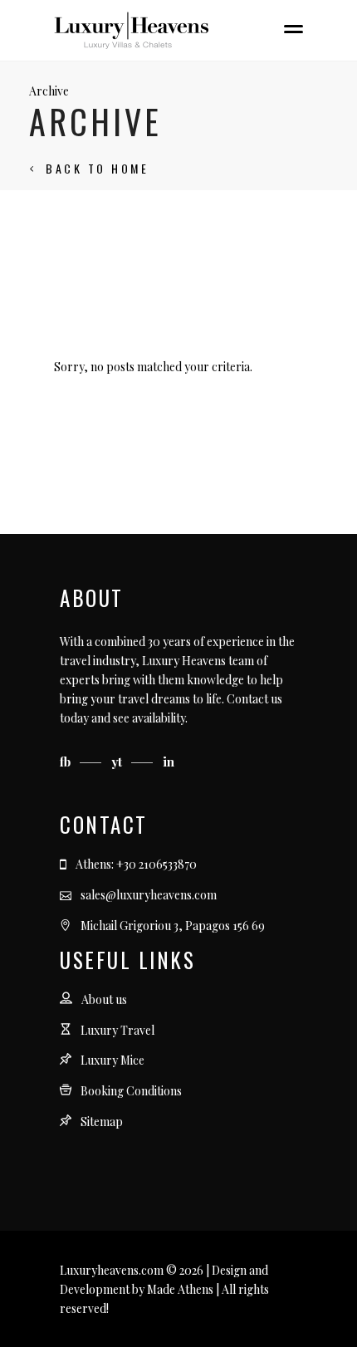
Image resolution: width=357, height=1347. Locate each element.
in (168, 761)
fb (67, 761)
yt (118, 761)
